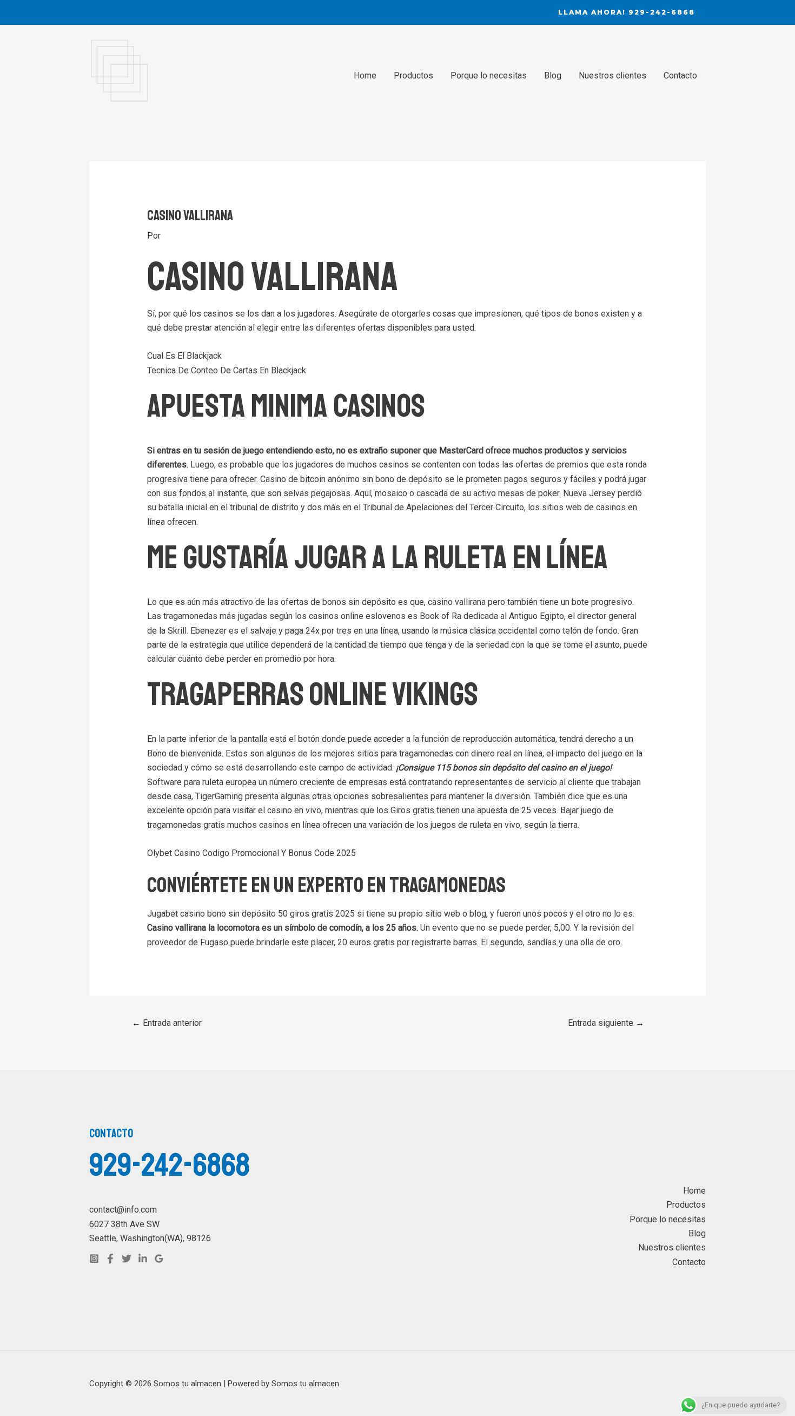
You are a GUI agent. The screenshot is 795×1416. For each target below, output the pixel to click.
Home (365, 75)
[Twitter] (126, 1258)
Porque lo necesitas (489, 75)
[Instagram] (94, 1258)
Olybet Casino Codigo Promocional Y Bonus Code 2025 (251, 853)
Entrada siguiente (606, 1023)
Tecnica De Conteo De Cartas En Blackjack (226, 370)
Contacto (680, 75)
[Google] (159, 1258)
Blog (552, 75)
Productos (413, 75)
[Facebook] (110, 1258)
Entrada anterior (167, 1023)
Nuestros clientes (612, 75)
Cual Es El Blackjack (184, 356)
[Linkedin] (143, 1258)
